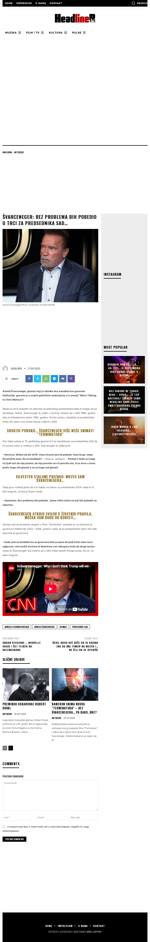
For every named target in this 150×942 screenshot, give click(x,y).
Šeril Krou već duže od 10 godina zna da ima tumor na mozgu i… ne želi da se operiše (75, 646)
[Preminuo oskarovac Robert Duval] (26, 684)
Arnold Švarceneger (44, 626)
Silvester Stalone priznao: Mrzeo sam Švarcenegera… (50, 478)
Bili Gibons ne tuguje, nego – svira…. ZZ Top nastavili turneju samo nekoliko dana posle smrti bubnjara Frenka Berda (124, 400)
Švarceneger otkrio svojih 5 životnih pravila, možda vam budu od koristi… (50, 515)
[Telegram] (54, 378)
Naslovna (7, 152)
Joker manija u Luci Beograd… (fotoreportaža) (124, 430)
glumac (63, 626)
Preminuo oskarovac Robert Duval (24, 706)
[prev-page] (5, 748)
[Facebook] (29, 378)
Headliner (16, 368)
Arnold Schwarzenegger (17, 626)
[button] (139, 3)
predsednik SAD (80, 626)
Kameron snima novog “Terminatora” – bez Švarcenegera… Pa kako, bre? (74, 708)
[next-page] (10, 748)
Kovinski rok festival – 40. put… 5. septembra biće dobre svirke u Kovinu (124, 369)
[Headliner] (6, 368)
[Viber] (71, 378)
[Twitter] (37, 378)
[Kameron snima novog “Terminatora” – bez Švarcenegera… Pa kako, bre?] (75, 684)
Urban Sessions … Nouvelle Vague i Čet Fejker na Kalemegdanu (22, 646)
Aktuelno (19, 152)
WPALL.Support (94, 931)
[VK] (62, 378)
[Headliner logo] (75, 18)
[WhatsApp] (46, 378)
